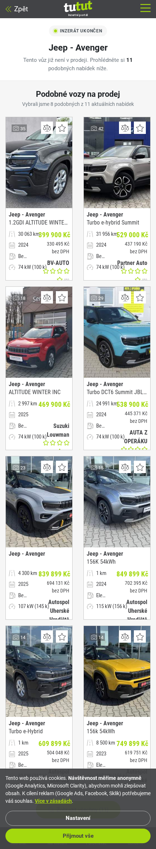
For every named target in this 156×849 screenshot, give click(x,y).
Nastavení (78, 818)
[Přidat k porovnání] (47, 128)
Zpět (21, 9)
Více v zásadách (53, 801)
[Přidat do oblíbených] (62, 128)
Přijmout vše (78, 836)
